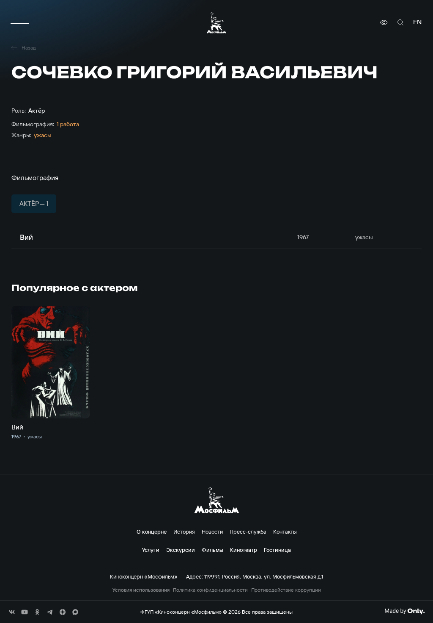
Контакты (285, 531)
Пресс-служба (248, 531)
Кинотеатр (243, 549)
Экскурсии (180, 549)
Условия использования (141, 590)
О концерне (152, 531)
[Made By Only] (404, 611)
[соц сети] (11, 612)
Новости (212, 531)
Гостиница (277, 549)
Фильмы (212, 549)
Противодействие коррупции (286, 590)
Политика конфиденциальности (210, 590)
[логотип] (216, 23)
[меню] (19, 22)
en (417, 22)
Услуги (150, 549)
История (184, 531)
